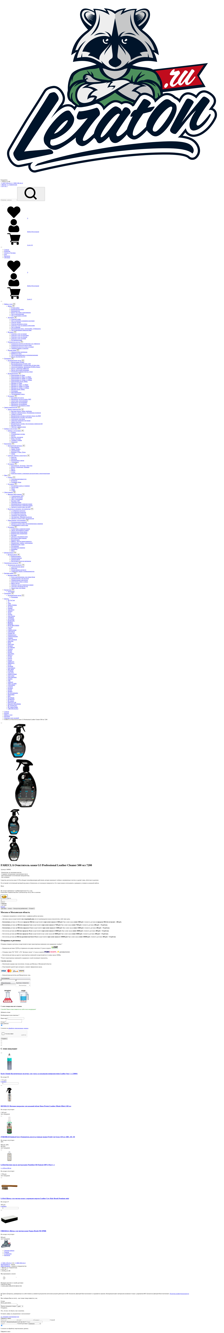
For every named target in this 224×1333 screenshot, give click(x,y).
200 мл (9, 1168)
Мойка (10, 306)
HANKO (10, 688)
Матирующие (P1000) (17, 362)
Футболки (14, 480)
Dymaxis (10, 649)
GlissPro (10, 679)
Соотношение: (5, 978)
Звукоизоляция (15, 559)
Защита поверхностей (10, 407)
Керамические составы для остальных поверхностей (27, 423)
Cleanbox (10, 638)
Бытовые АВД (15, 501)
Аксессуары (14, 487)
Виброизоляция (16, 556)
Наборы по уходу (16, 353)
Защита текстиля (16, 422)
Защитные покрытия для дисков (20, 420)
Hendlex (10, 691)
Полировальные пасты (14, 360)
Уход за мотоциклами (17, 314)
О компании (8, 1253)
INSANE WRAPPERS (14, 704)
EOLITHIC (11, 653)
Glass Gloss (11, 675)
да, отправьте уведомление (9, 1316)
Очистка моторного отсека (19, 324)
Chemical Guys (12, 635)
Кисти (13, 469)
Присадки (14, 568)
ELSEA (10, 652)
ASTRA (10, 611)
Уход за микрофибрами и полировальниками (24, 355)
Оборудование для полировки (17, 520)
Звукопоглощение (16, 558)
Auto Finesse (11, 616)
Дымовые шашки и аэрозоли (19, 348)
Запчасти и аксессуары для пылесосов (22, 518)
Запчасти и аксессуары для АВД (20, 507)
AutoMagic (11, 617)
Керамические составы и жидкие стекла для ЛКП (26, 416)
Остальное (11, 396)
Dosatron (10, 646)
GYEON (10, 686)
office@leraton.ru (5, 1266)
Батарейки (14, 549)
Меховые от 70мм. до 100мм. (19, 384)
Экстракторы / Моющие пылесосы (21, 517)
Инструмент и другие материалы (21, 561)
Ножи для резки (16, 438)
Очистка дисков (16, 322)
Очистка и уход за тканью (19, 334)
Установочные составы (18, 434)
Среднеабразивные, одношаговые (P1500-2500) (25, 365)
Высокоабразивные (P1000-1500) (21, 364)
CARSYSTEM (12, 630)
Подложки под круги (17, 397)
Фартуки (13, 457)
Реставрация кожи (16, 340)
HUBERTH (11, 699)
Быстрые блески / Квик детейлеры (21, 411)
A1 (8, 602)
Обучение (7, 257)
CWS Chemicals (12, 639)
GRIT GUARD (12, 683)
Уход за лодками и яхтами (19, 315)
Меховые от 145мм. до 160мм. (20, 388)
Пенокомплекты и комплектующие (21, 504)
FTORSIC (11, 671)
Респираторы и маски (17, 460)
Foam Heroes (11, 668)
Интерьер (10, 332)
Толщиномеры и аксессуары (19, 525)
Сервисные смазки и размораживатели (22, 571)
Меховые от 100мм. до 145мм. (20, 386)
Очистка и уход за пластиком (20, 335)
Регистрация (35, 231)
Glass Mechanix (12, 677)
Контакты (7, 256)
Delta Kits (10, 641)
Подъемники (15, 546)
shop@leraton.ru (5, 1264)
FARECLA (11, 661)
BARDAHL (11, 620)
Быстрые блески (16, 425)
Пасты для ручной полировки (20, 370)
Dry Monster (11, 647)
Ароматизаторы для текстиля (20, 578)
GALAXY (11, 672)
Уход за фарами (15, 327)
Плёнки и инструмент (10, 428)
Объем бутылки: (6, 983)
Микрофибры (15, 447)
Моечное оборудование (15, 494)
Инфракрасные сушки (17, 544)
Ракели (13, 435)
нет (18, 1316)
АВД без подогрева (17, 497)
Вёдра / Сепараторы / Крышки (20, 467)
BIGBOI (10, 622)
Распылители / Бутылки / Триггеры (21, 465)
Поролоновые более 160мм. (19, 381)
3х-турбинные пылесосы (18, 514)
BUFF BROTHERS (13, 625)
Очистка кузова (16, 319)
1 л (2, 1168)
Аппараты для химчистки (19, 515)
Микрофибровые (16, 392)
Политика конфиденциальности (179, 1293)
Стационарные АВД (17, 496)
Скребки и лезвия (16, 440)
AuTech (10, 614)
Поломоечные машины (18, 547)
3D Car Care (11, 600)
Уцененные (11, 591)
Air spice (10, 606)
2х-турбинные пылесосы (18, 512)
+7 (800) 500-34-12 (17, 183)
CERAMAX (11, 631)
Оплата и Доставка (10, 253)
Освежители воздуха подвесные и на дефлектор (25, 343)
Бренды (6, 598)
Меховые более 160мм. (18, 389)
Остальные (14, 391)
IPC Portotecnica (12, 705)
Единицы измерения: (22, 983)
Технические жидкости (11, 563)
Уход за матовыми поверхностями (21, 330)
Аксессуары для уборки (18, 588)
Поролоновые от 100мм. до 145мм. (21, 378)
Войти (29, 231)
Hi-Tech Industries (13, 693)
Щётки (13, 470)
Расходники (7, 443)
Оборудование (8, 492)
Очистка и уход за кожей (18, 338)
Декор (13, 489)
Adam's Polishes (12, 605)
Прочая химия (12, 350)
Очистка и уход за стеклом (19, 337)
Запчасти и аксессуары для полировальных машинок (27, 523)
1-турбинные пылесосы (18, 510)
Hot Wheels (11, 697)
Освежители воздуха (14, 342)
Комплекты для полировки (19, 402)
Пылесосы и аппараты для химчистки (19, 509)
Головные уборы (16, 482)
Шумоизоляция (8, 552)
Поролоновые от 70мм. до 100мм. (21, 377)
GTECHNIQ (11, 685)
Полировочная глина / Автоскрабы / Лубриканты (26, 328)
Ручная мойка (15, 308)
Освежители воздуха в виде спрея (21, 345)
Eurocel (10, 658)
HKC (9, 696)
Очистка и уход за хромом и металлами (23, 325)
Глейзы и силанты (16, 414)
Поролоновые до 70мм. (18, 375)
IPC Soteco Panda (13, 707)
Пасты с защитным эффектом (20, 368)
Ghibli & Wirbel (12, 674)
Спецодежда (15, 462)
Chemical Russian (13, 636)
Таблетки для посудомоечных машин (22, 585)
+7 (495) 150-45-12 (6, 183)
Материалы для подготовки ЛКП (21, 399)
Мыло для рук (15, 583)
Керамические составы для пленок (21, 417)
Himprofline (11, 694)
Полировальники (13, 373)
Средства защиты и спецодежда (17, 455)
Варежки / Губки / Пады (18, 452)
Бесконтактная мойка (17, 309)
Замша (13, 453)
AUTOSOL (11, 619)
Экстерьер (11, 317)
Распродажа (7, 590)
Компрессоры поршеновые (19, 533)
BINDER (10, 624)
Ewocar (10, 660)
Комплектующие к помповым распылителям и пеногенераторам (30, 473)
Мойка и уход (8, 304)
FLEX (9, 664)
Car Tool (10, 627)
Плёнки (13, 432)
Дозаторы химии (16, 502)
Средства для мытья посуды (19, 586)
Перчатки (14, 459)
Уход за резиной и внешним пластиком (22, 321)
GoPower (10, 682)
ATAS (9, 613)
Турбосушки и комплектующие (20, 529)
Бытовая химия (8, 573)
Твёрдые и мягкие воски (18, 427)
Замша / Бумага (15, 449)
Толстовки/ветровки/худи (18, 479)
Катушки (14, 535)
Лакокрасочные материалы (19, 352)
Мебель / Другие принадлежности (21, 541)
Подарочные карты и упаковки (20, 486)
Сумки (13, 490)
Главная (6, 249)
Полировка (7, 358)
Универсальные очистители (19, 580)
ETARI (10, 657)
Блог (5, 254)
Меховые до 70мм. (16, 383)
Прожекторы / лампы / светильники (22, 543)
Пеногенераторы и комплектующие (22, 505)
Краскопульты (15, 540)
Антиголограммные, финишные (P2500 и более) (25, 367)
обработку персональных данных (18, 1028)
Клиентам (7, 251)
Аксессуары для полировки (19, 401)
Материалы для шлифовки (19, 404)
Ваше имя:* (4, 1018)
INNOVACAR (12, 702)
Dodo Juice (11, 644)
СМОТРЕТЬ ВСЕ (13, 708)
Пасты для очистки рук (18, 356)
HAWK (10, 690)
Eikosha (10, 650)
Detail (9, 642)
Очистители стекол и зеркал (19, 581)
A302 (9, 603)
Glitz (9, 680)
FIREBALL (11, 663)
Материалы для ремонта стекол (20, 405)
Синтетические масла (17, 566)
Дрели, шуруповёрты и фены (20, 530)
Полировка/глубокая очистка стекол (22, 371)
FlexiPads (10, 666)
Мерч (5, 475)
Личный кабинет (9, 1250)
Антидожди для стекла (18, 419)
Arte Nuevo (11, 609)
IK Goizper (11, 701)
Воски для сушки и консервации (21, 312)
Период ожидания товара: (8, 1306)
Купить (3, 906)
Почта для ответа (6, 1302)
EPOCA (10, 655)
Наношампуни (15, 311)
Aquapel (10, 608)
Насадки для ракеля (17, 437)
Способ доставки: (22, 1323)
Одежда (10, 477)
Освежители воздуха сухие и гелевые (22, 347)
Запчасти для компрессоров (19, 536)
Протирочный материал (15, 445)
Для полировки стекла (18, 394)
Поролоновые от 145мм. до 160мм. (21, 380)
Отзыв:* (3, 1022)
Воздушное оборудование (19, 538)
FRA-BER (11, 669)
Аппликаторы (15, 450)
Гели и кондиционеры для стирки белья (23, 577)
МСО (12, 551)
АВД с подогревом (16, 499)
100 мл (5, 1168)
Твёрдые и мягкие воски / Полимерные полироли (26, 412)
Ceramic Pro (11, 633)
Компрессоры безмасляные (19, 532)
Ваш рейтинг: (5, 1023)
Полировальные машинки (19, 522)
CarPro (10, 628)
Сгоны (13, 472)
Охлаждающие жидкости (18, 570)
